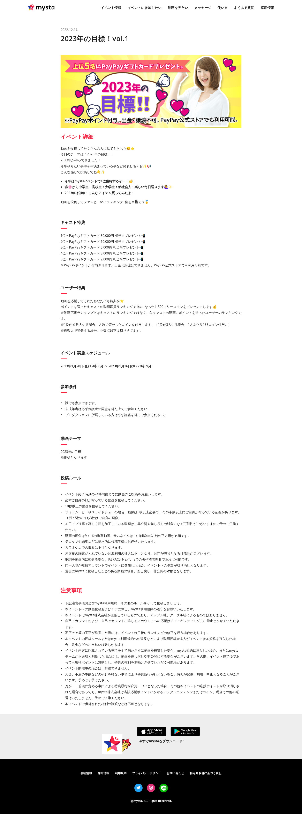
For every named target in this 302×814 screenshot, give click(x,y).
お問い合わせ (175, 773)
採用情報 (103, 773)
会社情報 (86, 773)
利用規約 (121, 773)
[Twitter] (138, 788)
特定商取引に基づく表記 (205, 773)
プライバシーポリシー (146, 773)
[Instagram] (151, 788)
